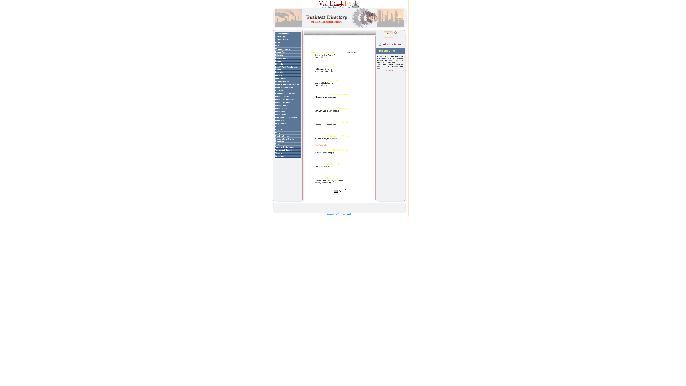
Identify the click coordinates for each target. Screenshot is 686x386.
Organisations (281, 124)
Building (278, 43)
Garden (278, 75)
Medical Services (282, 102)
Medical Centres (282, 96)
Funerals (279, 72)
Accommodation (282, 34)
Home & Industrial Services (287, 84)
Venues (278, 153)
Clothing (278, 46)
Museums (279, 121)
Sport (277, 144)
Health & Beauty (282, 81)
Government (280, 78)
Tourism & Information (284, 147)
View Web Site (321, 145)
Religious (279, 133)
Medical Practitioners (284, 99)
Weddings (279, 156)
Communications (282, 49)
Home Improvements (284, 87)
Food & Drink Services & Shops (286, 68)
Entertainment (281, 58)
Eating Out (279, 52)
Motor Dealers (281, 109)
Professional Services (285, 127)
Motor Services (282, 115)
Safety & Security (282, 136)
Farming (278, 61)
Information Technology (285, 93)
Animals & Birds (282, 40)
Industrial (279, 90)
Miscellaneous (281, 106)
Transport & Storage (284, 150)
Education (279, 55)
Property (279, 130)
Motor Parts (280, 112)
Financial (279, 64)
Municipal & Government (286, 118)
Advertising (280, 37)
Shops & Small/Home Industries (284, 140)
